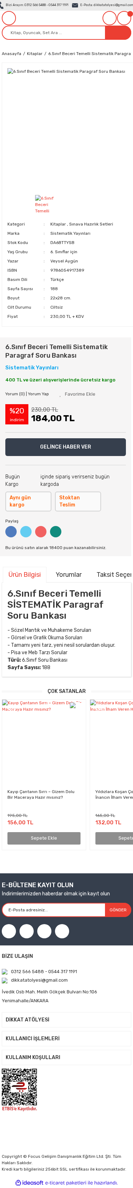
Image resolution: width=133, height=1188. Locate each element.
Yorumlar (69, 575)
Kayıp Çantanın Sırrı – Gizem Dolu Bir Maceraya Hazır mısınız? (40, 794)
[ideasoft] (29, 1182)
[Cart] (124, 18)
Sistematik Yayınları (70, 233)
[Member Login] (109, 18)
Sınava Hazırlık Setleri (91, 224)
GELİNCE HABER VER (65, 447)
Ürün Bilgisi (25, 575)
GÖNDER (118, 909)
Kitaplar (58, 224)
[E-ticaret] (66, 1183)
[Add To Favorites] (77, 394)
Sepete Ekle (44, 838)
